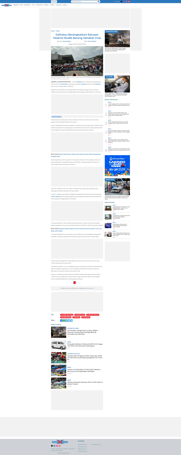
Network (54, 1)
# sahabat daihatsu (93, 314)
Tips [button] (33, 5)
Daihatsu (79, 82)
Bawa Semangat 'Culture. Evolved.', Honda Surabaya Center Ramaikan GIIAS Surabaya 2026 (119, 132)
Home (53, 31)
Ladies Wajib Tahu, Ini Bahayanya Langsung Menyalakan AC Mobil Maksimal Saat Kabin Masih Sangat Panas (116, 95)
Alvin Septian (67, 41)
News (21, 5)
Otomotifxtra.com (82, 444)
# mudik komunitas (67, 314)
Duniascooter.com (82, 451)
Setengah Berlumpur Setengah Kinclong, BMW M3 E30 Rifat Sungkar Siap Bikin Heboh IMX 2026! (117, 198)
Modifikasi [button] (27, 5)
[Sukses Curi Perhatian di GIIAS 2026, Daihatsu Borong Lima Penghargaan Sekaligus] (58, 370)
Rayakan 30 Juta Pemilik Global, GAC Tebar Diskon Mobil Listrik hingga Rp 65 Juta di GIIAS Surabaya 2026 (118, 114)
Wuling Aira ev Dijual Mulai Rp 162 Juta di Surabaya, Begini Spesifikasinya (121, 217)
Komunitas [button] (39, 5)
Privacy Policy (58, 448)
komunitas (64, 84)
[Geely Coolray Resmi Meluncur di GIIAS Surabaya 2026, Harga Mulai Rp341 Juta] (108, 234)
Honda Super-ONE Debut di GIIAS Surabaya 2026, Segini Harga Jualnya (120, 225)
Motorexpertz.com (82, 446)
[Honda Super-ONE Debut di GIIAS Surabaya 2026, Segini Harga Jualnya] (108, 225)
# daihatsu (76, 317)
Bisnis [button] (65, 5)
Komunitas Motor (73, 353)
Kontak (53, 448)
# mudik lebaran (66, 317)
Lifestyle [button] (58, 5)
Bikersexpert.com (82, 449)
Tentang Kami (71, 448)
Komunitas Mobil (73, 328)
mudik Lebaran (55, 196)
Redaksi (65, 448)
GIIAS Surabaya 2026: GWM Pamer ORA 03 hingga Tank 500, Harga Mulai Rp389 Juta (119, 104)
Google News (90, 288)
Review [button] (46, 5)
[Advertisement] (45, 29)
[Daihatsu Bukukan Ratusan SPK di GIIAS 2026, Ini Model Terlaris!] (58, 383)
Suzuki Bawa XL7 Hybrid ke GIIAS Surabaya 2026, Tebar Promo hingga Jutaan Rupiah (121, 208)
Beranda (16, 5)
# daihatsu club (80, 314)
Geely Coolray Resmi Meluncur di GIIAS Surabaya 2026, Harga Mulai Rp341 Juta (118, 122)
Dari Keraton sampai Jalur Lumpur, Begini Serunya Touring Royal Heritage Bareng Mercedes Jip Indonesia (82, 332)
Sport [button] (52, 5)
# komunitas (86, 317)
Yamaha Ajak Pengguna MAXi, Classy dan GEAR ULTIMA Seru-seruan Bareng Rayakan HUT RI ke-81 (85, 357)
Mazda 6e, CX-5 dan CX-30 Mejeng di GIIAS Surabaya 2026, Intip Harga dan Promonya (119, 149)
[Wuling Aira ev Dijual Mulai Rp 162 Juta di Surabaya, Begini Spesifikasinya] (108, 216)
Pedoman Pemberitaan (57, 450)
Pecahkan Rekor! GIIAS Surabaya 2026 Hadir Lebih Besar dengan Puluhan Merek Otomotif (119, 141)
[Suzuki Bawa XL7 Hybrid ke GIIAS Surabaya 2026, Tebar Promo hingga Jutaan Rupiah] (108, 208)
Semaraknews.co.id (96, 444)
